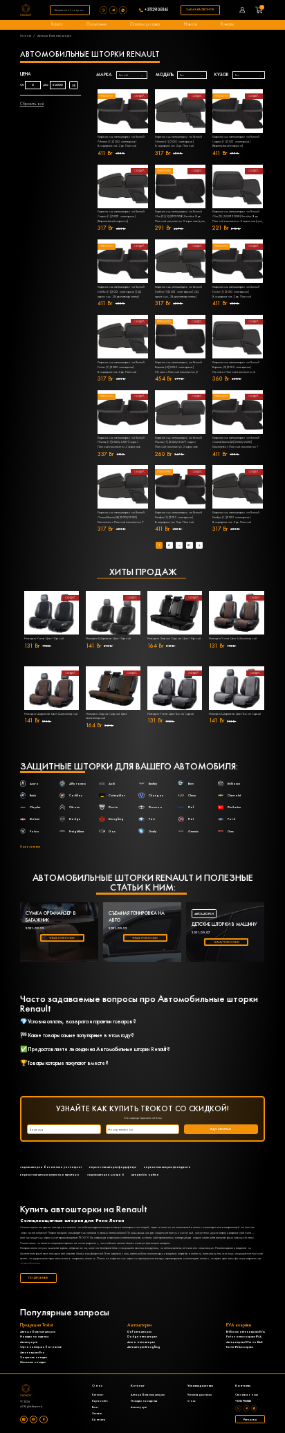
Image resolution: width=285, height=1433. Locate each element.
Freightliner (76, 831)
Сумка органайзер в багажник (51, 916)
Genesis (193, 831)
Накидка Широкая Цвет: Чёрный (108, 638)
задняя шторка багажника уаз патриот (51, 1167)
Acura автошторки (141, 1342)
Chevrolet (234, 795)
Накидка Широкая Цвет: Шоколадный (50, 713)
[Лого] (26, 10)
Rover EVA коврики (239, 1347)
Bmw (191, 783)
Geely (152, 831)
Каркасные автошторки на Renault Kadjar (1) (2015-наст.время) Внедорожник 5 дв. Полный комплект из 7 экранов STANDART (235, 517)
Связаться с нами (246, 1394)
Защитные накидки (33, 1357)
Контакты (227, 24)
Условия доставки (199, 1394)
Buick (33, 795)
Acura (34, 783)
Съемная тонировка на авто (137, 916)
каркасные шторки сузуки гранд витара (50, 1174)
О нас (191, 1401)
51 (189, 545)
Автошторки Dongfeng (143, 1347)
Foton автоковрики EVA (243, 1336)
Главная (26, 35)
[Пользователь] (242, 10)
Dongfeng (116, 819)
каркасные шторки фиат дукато (167, 1167)
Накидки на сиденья (34, 1336)
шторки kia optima (145, 1174)
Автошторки (204, 913)
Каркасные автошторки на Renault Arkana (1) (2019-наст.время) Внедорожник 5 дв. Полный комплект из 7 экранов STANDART (178, 142)
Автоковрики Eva (32, 1352)
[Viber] (104, 10)
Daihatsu (234, 807)
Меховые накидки (33, 1362)
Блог (95, 1407)
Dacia (113, 807)
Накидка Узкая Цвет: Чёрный (44, 638)
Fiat (191, 819)
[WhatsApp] (124, 10)
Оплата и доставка (145, 24)
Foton (34, 831)
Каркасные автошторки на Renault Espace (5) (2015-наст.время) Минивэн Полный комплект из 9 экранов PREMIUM (178, 367)
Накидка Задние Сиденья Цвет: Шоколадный (106, 716)
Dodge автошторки (142, 1336)
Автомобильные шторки (37, 1331)
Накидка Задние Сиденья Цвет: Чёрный (174, 638)
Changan (156, 795)
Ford (231, 819)
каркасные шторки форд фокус (112, 1167)
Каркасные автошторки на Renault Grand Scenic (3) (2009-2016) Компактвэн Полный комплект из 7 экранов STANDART (121, 517)
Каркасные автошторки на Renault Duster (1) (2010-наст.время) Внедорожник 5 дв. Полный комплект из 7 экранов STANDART (121, 367)
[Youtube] (33, 1419)
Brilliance (234, 783)
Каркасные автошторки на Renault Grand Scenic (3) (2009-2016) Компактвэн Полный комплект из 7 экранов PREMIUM (235, 443)
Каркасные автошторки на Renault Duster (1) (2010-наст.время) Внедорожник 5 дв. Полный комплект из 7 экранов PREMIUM (235, 292)
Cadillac (75, 795)
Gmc (231, 831)
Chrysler (35, 807)
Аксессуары (28, 1342)
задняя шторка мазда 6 (105, 1174)
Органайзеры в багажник (41, 1347)
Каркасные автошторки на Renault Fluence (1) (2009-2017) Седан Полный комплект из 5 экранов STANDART (178, 443)
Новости (190, 24)
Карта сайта (100, 1401)
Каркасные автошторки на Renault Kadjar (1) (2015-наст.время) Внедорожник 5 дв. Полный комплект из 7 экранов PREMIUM (178, 517)
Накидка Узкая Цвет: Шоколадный (233, 638)
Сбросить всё (32, 104)
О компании (96, 24)
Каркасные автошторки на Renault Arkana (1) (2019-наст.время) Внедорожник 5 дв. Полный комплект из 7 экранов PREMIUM (121, 142)
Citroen (74, 807)
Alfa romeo (77, 783)
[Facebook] (43, 1419)
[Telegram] (114, 10)
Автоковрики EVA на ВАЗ (244, 1342)
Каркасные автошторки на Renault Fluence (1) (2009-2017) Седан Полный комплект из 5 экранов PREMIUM (121, 443)
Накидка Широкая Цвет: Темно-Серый (235, 713)
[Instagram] (24, 1419)
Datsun (34, 819)
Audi (112, 783)
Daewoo (156, 807)
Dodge (74, 819)
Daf (191, 807)
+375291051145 (156, 10)
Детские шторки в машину (224, 924)
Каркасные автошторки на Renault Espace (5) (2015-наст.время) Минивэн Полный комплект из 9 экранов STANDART (235, 367)
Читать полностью (62, 938)
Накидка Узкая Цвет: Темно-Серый (170, 713)
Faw (152, 819)
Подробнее (38, 1277)
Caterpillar (117, 795)
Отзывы (97, 1413)
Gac (112, 831)
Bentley (153, 783)
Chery (192, 795)
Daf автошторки (139, 1331)
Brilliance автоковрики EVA (245, 1331)
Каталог (57, 24)
